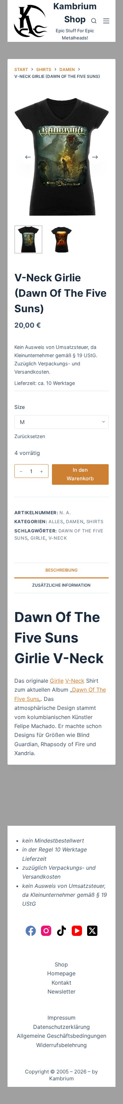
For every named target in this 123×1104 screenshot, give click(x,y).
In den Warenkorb (80, 474)
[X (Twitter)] (92, 931)
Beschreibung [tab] (61, 570)
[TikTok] (61, 931)
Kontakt (61, 982)
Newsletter (61, 991)
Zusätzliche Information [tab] (61, 585)
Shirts (95, 521)
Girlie (38, 538)
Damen (74, 521)
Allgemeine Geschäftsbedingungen (61, 1035)
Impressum (61, 1017)
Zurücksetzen (29, 436)
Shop (61, 964)
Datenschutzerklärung (61, 1026)
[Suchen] (93, 20)
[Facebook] (31, 931)
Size (19, 407)
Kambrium (61, 1078)
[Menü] (106, 21)
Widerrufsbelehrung (61, 1045)
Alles (56, 521)
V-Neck (58, 538)
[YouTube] (77, 931)
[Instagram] (46, 931)
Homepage (61, 973)
